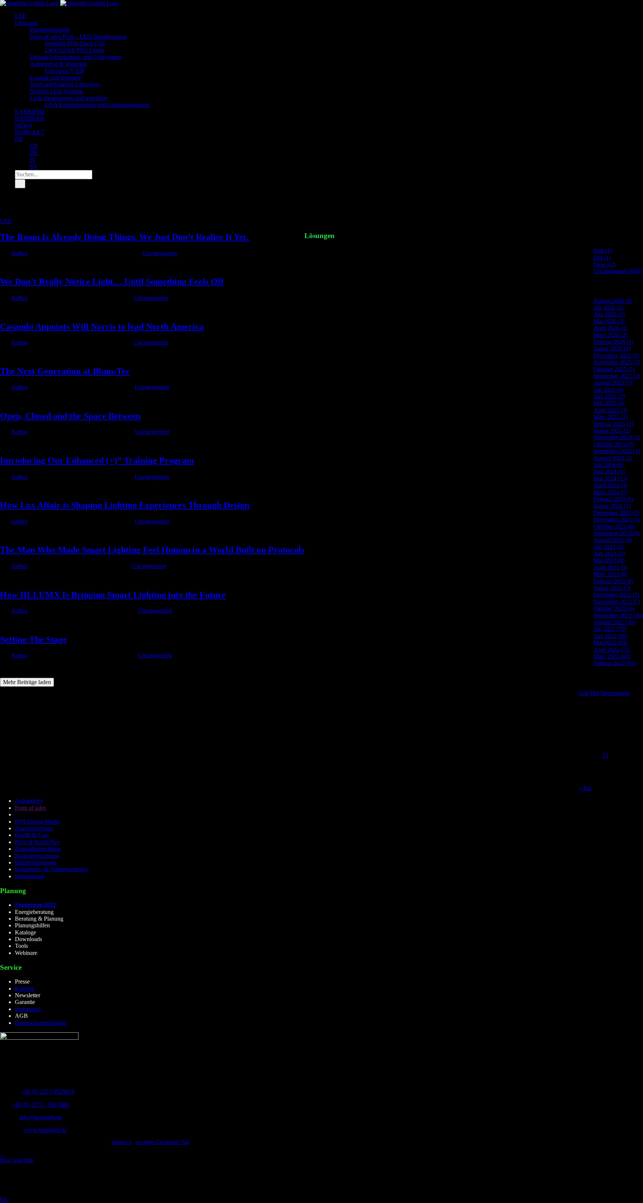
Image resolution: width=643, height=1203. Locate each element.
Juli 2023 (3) (608, 547)
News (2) (604, 264)
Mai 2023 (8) (609, 560)
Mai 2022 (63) (610, 642)
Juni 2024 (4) (609, 471)
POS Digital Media (37, 821)
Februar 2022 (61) (615, 663)
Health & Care (32, 835)
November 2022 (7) (617, 602)
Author (19, 253)
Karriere (24, 988)
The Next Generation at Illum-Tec (65, 371)
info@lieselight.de (40, 1117)
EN (34, 146)
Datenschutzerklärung (40, 1023)
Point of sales (30, 808)
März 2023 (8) (610, 574)
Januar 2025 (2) (612, 430)
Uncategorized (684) (618, 271)
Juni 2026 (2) (609, 314)
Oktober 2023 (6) (614, 526)
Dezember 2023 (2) (616, 513)
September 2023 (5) (617, 533)
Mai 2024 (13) (610, 478)
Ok (3, 1199)
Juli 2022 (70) (610, 629)
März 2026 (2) (610, 335)
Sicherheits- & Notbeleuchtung (51, 869)
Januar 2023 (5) (612, 588)
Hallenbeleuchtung (37, 856)
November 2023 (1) (617, 519)
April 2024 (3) (610, 485)
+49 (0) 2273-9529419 (47, 1091)
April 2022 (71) (612, 650)
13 (605, 755)
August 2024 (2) (613, 458)
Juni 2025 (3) (609, 396)
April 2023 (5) (610, 567)
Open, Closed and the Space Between (70, 416)
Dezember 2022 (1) (616, 594)
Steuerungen (615, 693)
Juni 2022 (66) (611, 636)
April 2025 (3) (610, 410)
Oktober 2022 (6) (614, 608)
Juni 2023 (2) (609, 554)
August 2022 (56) (614, 622)
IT (32, 160)
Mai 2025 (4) (609, 403)
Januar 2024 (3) (612, 506)
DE (19, 139)
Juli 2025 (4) (608, 389)
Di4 (594, 693)
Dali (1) (603, 250)
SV (34, 166)
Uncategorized (160, 253)
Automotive (29, 801)
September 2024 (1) (617, 451)
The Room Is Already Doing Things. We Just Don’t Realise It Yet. (125, 237)
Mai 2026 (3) (609, 321)
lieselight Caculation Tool (162, 1142)
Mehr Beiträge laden (27, 682)
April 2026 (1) (610, 328)
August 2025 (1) (613, 382)
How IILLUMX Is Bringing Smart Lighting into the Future (113, 595)
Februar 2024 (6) (613, 499)
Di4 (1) (602, 257)
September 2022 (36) (618, 615)
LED (6, 221)
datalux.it (122, 1142)
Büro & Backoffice (37, 842)
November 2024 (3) (617, 437)
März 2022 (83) (612, 656)
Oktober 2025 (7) (614, 369)
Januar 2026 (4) (612, 348)
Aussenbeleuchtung (38, 849)
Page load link (16, 1160)
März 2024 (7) (610, 492)
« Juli (585, 788)
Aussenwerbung (34, 828)
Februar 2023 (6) (613, 581)
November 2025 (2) (617, 362)
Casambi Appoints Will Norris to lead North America (102, 326)
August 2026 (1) (613, 301)
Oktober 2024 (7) (614, 444)
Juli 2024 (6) (608, 465)
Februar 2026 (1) (613, 342)
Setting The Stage (33, 639)
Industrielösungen (36, 862)
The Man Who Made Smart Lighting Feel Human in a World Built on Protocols (152, 550)
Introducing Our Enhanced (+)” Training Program (97, 460)
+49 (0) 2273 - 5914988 (40, 1104)
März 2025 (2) (610, 417)
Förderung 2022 (35, 905)
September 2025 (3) (617, 376)
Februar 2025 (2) (613, 424)
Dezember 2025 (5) (616, 355)
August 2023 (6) (613, 540)
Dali (584, 693)
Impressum (28, 1009)
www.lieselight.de (45, 1130)
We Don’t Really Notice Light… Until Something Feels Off (112, 281)
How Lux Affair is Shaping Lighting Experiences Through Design (124, 505)
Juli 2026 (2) (608, 307)
